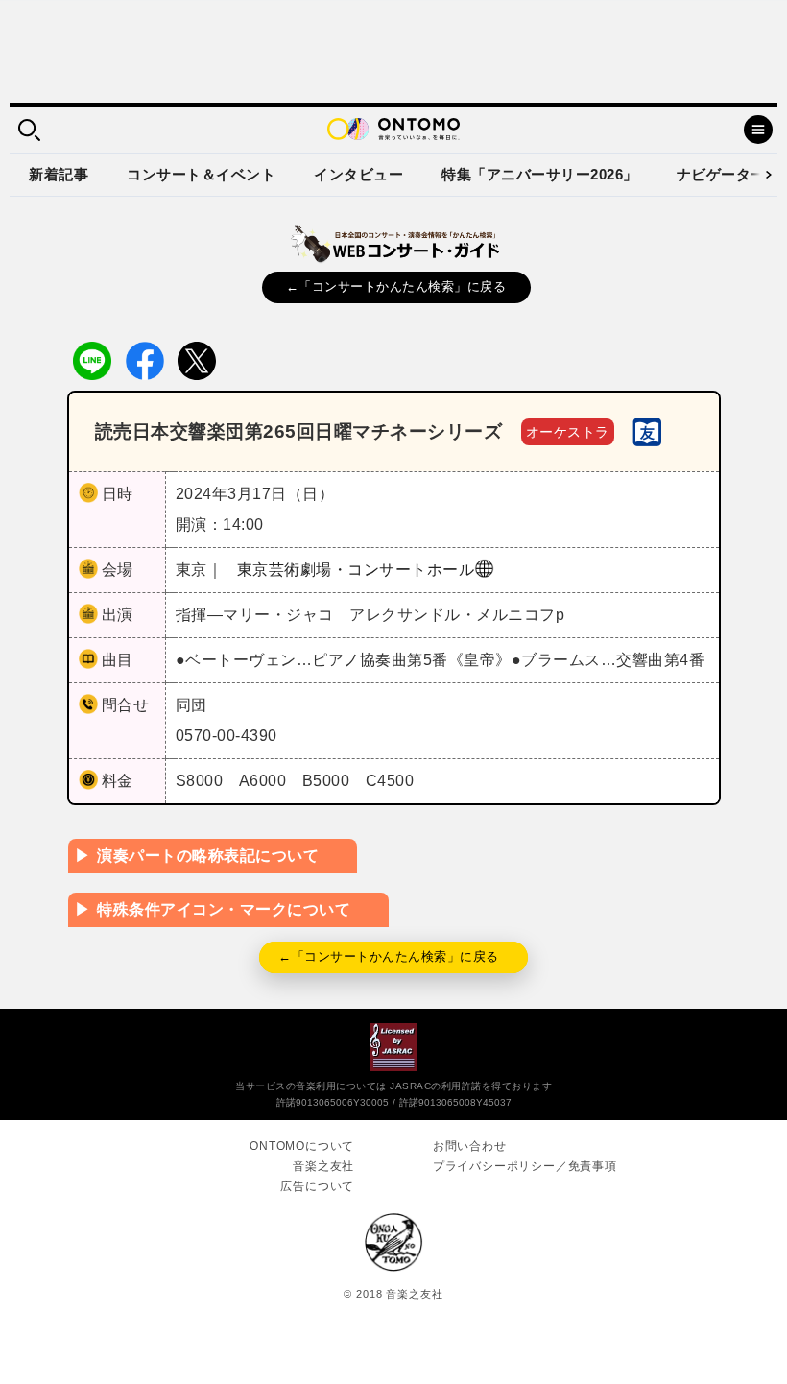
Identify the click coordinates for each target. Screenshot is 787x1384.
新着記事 (58, 174)
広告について (317, 1186)
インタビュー (358, 174)
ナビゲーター (721, 174)
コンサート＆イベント (201, 174)
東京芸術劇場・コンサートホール (356, 569)
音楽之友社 (323, 1166)
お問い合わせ (470, 1146)
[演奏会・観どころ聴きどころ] (646, 430)
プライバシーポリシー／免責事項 (525, 1166)
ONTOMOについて (302, 1146)
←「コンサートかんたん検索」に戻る (396, 286)
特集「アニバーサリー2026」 (539, 174)
